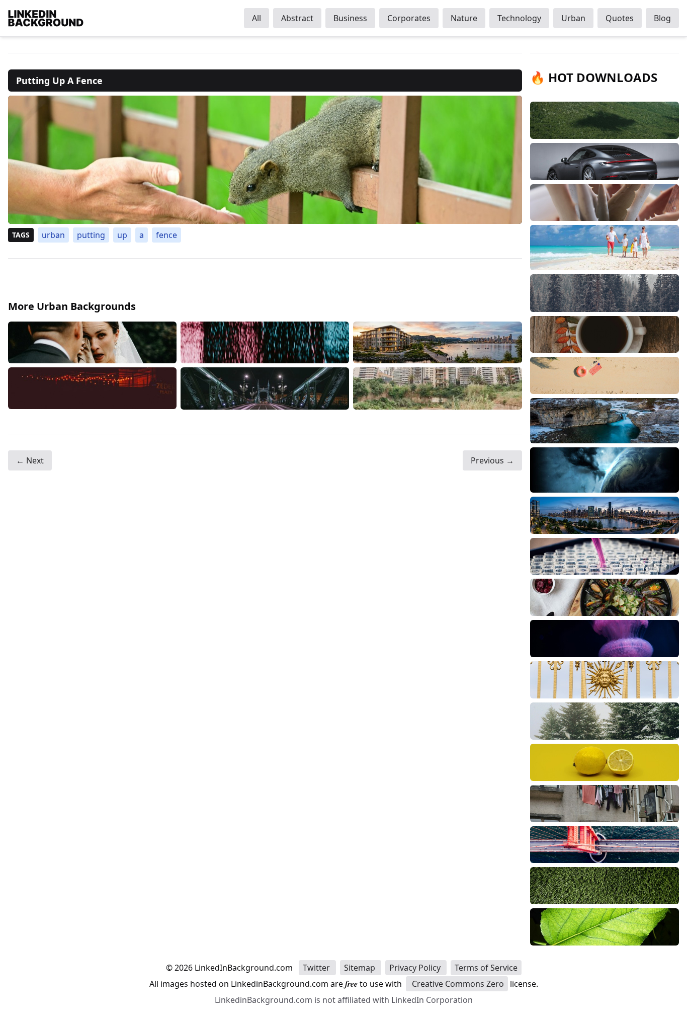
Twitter (317, 967)
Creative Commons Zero (457, 983)
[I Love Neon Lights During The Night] (92, 388)
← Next (30, 460)
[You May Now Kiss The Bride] (92, 342)
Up (122, 235)
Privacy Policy (416, 967)
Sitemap (360, 967)
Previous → (492, 460)
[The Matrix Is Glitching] (265, 342)
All (256, 18)
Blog (662, 18)
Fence (166, 235)
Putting (91, 235)
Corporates (409, 18)
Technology (519, 18)
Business (350, 18)
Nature (464, 18)
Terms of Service (486, 967)
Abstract (297, 18)
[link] (265, 160)
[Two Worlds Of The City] (437, 388)
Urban (573, 18)
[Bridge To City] (265, 388)
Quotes (620, 18)
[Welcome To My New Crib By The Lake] (437, 342)
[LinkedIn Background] (45, 18)
